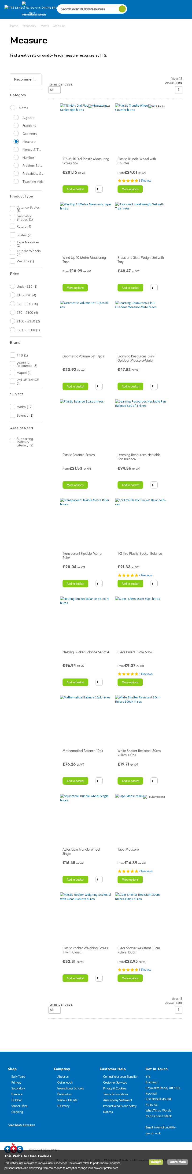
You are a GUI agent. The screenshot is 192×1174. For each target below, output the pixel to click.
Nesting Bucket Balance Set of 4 (86, 652)
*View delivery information (21, 1124)
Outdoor (16, 1100)
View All (176, 78)
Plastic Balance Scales (79, 455)
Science (25, 415)
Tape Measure (128, 849)
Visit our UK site (67, 1100)
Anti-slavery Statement (117, 1100)
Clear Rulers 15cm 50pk (135, 652)
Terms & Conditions (115, 1094)
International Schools (70, 1088)
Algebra (28, 118)
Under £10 (27, 286)
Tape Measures (28, 244)
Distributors (64, 1094)
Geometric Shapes (25, 217)
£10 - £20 (26, 295)
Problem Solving (33, 166)
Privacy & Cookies (114, 1088)
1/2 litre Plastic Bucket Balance (140, 553)
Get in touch (65, 1083)
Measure (28, 142)
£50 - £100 (27, 312)
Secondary (18, 1088)
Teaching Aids (33, 182)
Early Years (18, 1077)
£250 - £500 (28, 330)
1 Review (145, 180)
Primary (16, 1083)
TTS (22, 355)
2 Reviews (146, 575)
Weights (25, 261)
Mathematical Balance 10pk (83, 751)
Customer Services (115, 1083)
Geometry (29, 134)
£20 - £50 (27, 304)
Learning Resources (27, 364)
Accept (156, 1162)
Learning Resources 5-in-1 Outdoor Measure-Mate (136, 358)
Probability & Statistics (33, 174)
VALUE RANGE (28, 381)
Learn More (178, 1162)
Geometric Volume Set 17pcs (83, 356)
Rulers (24, 226)
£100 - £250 (28, 321)
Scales (24, 235)
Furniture (16, 1094)
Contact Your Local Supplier (120, 1077)
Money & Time (33, 150)
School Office (19, 1106)
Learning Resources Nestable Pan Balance (139, 457)
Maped (24, 373)
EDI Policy (63, 1106)
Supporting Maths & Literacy (25, 442)
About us (63, 1077)
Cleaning (17, 1112)
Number (28, 158)
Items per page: (60, 84)
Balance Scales (28, 209)
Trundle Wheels (29, 252)
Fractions (29, 126)
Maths (23, 108)
